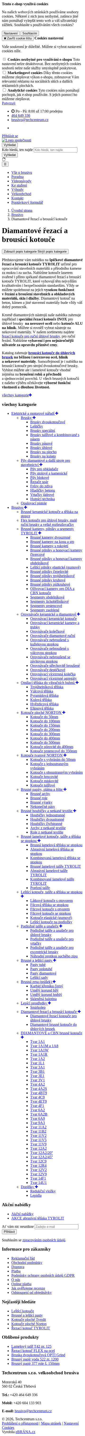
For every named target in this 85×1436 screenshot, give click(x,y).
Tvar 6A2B (38, 1114)
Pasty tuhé (38, 965)
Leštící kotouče (22, 1311)
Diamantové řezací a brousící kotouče (49, 1012)
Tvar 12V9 (38, 1174)
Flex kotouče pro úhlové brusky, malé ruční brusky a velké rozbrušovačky (49, 522)
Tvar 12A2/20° (41, 1153)
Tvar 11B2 (38, 1131)
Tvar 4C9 (37, 1097)
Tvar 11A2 (38, 1127)
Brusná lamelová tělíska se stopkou (56, 845)
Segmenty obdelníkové (47, 597)
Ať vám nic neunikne (18, 1226)
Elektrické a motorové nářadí (33, 413)
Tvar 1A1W (39, 1050)
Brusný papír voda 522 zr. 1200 (35, 1359)
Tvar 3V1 (37, 1080)
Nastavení (11, 33)
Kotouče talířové (42, 785)
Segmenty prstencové (46, 606)
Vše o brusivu (21, 172)
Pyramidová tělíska (44, 695)
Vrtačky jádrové (42, 495)
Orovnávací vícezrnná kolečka (53, 674)
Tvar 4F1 (37, 1106)
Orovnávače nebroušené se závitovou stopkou (50, 659)
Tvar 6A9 (37, 1118)
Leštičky (36, 426)
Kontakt (17, 198)
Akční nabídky (22, 1214)
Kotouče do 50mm (44, 717)
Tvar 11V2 (38, 1136)
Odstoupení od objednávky (31, 1292)
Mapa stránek (51, 1423)
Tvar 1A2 (37, 1059)
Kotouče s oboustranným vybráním (56, 772)
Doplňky (28, 1187)
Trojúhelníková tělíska (46, 687)
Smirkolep (38, 1007)
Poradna (17, 177)
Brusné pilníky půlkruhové (50, 584)
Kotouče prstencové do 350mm (53, 751)
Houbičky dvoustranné (47, 819)
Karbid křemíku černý (46, 986)
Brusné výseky (41, 802)
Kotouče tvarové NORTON (42, 755)
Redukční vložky (43, 1191)
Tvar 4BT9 (38, 1093)
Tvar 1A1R (38, 1054)
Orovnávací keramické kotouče (53, 619)
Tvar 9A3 (37, 1123)
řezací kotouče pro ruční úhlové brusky (31, 336)
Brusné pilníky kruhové (47, 580)
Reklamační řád (23, 1258)
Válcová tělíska (41, 691)
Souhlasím (29, 33)
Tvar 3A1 (37, 1067)
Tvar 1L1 (37, 1063)
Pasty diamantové (43, 973)
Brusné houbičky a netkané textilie (47, 811)
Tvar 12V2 (38, 1170)
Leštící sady (39, 977)
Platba (16, 1271)
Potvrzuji (8, 103)
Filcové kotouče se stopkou (50, 913)
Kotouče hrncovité (44, 777)
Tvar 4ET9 (38, 1101)
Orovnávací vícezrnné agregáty (53, 678)
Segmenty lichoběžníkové (49, 601)
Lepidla (36, 1195)
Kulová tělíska (41, 700)
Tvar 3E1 (37, 1076)
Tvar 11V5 (38, 1140)
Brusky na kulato (43, 456)
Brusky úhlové (41, 448)
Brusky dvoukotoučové (47, 422)
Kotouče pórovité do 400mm (51, 747)
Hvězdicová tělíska (44, 704)
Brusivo (17, 507)
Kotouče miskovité (44, 781)
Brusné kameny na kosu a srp (52, 542)
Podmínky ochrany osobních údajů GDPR (43, 1275)
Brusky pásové (41, 443)
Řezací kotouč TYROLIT (30, 1328)
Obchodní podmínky (26, 1263)
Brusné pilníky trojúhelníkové (52, 576)
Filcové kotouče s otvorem (50, 909)
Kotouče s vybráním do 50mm (53, 760)
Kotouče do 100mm (45, 721)
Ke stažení (19, 185)
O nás (15, 1280)
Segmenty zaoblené (44, 610)
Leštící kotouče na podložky (51, 922)
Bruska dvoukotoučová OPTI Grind (38, 1355)
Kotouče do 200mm (45, 730)
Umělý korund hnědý (46, 995)
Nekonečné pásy (42, 807)
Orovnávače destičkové (47, 670)
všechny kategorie (15, 395)
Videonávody (21, 181)
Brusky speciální (42, 430)
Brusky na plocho (43, 452)
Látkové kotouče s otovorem (51, 901)
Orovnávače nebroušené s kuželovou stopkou (49, 642)
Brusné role (38, 798)
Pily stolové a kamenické (48, 473)
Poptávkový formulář (27, 202)
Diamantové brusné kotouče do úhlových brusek (53, 1026)
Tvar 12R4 (38, 1165)
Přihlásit (9, 1232)
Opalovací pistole (34, 503)
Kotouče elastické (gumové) (51, 918)
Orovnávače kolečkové (47, 631)
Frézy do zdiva (41, 486)
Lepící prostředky (34, 1003)
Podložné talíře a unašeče (40, 926)
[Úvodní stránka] (16, 140)
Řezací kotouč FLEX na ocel (33, 1351)
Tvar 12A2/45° (41, 1157)
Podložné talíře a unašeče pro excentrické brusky (52, 950)
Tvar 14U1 (38, 1183)
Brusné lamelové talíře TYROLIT (55, 866)
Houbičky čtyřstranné (46, 824)
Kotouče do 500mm (45, 742)
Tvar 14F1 (38, 1178)
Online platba (21, 1284)
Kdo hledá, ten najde (17, 150)
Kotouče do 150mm (45, 725)
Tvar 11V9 (38, 1144)
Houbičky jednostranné (47, 815)
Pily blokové (39, 478)
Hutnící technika (42, 499)
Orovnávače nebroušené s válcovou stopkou (49, 650)
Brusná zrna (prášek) (37, 982)
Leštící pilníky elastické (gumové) (55, 567)
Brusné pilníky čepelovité (49, 572)
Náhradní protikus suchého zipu (54, 956)
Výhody (17, 190)
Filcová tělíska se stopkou (49, 905)
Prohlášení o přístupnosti (20, 1423)
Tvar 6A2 (37, 1110)
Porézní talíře (40, 888)
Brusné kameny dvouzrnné (50, 537)
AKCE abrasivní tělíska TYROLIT (37, 1218)
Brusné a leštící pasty (37, 960)
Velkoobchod (21, 194)
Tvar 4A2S (38, 1089)
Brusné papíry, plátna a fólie (42, 789)
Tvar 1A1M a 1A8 (44, 1046)
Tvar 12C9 (38, 1161)
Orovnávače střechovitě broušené (55, 666)
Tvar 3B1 (37, 1071)
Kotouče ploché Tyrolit (28, 1320)
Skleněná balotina (43, 999)
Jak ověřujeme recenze (28, 1288)
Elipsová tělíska (42, 708)
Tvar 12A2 (38, 1148)
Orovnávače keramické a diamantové (49, 614)
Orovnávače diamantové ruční (52, 636)
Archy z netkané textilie (48, 828)
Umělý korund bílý (44, 990)
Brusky (27, 418)
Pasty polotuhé (41, 969)
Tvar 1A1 (37, 1042)
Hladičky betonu (42, 490)
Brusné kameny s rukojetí (49, 546)
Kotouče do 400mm (45, 738)
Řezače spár (39, 482)
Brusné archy (40, 794)
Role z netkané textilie (46, 832)
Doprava (17, 1267)
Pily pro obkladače (44, 469)
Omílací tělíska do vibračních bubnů (48, 683)
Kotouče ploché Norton (29, 1324)
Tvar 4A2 (37, 1084)
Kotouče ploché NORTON (41, 713)
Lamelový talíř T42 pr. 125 (31, 1346)
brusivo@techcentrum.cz (33, 1411)
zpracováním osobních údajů (43, 1240)
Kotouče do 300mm (45, 734)
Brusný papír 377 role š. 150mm (35, 1363)
